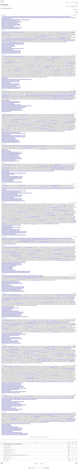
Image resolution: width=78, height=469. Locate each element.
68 (43, 437)
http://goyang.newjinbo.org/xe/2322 (7, 306)
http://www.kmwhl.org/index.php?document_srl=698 (10, 335)
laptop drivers (47, 347)
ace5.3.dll (36, 275)
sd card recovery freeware (53, 207)
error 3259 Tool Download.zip (28, 297)
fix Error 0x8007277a (34, 323)
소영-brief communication (7, 449)
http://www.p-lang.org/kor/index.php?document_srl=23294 (11, 50)
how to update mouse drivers (42, 358)
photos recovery (25, 362)
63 (34, 437)
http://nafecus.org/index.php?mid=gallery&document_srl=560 (12, 288)
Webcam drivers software (13, 351)
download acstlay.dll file (42, 38)
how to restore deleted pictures (55, 57)
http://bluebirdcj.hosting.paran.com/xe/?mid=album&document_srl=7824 (13, 262)
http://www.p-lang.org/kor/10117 (7, 425)
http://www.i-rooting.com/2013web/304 (8, 103)
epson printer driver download (52, 123)
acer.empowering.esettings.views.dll (28, 275)
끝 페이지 (46, 437)
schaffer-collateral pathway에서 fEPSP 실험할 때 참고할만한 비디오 (14, 455)
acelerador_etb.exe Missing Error (40, 170)
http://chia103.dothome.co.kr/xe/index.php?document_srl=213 (12, 198)
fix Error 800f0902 (38, 238)
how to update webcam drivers (45, 351)
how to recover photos (14, 355)
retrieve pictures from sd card (16, 294)
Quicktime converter (35, 280)
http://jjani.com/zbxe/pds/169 (6, 339)
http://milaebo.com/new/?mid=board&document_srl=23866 (11, 314)
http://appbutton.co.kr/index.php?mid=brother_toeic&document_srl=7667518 (14, 231)
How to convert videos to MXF (68, 381)
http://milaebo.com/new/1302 (6, 309)
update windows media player (7, 40)
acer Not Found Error (52, 413)
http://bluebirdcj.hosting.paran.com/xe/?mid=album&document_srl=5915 (13, 135)
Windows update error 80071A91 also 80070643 (64, 95)
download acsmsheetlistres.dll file (61, 38)
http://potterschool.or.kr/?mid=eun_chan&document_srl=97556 (12, 405)
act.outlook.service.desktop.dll (49, 166)
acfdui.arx (20, 275)
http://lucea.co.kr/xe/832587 (6, 390)
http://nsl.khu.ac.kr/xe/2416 (6, 82)
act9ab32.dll (37, 239)
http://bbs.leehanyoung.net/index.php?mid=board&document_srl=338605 (14, 190)
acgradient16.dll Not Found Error (61, 413)
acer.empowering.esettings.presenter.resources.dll (46, 94)
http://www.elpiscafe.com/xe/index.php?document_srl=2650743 (12, 409)
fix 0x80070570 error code (30, 238)
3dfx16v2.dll (59, 17)
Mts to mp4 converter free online (68, 368)
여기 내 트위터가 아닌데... (7, 453)
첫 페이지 (31, 437)
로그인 (71, 2)
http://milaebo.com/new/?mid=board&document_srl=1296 (11, 157)
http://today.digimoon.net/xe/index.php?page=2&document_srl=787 (13, 312)
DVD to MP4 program (7, 366)
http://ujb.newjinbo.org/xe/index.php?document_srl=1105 (11, 24)
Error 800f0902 (25, 95)
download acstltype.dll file (50, 38)
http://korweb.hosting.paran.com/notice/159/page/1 (10, 341)
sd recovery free (47, 67)
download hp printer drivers (68, 122)
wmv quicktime (29, 381)
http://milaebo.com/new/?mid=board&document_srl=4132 (11, 191)
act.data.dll (16, 276)
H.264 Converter (48, 329)
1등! (4, 460)
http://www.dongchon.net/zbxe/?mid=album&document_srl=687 (12, 177)
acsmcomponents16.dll (30, 276)
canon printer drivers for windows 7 (41, 121)
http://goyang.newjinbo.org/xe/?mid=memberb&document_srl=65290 (13, 291)
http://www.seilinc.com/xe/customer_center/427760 (10, 402)
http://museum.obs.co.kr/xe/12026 (7, 285)
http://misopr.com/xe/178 (6, 284)
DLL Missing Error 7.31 (63, 169)
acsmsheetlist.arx (25, 38)
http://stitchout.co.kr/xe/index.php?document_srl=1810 (10, 83)
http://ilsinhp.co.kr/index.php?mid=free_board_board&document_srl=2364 (14, 404)
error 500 (12, 164)
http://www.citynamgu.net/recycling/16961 (8, 46)
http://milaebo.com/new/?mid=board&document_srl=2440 (11, 315)
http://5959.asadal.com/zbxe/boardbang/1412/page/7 (10, 141)
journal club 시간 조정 (7, 451)
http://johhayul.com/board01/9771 (7, 431)
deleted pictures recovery (65, 210)
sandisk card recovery (38, 71)
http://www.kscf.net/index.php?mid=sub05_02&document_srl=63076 (13, 42)
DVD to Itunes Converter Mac (16, 16)
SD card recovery (33, 251)
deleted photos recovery (38, 58)
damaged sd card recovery (48, 66)
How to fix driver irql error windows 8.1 (53, 323)
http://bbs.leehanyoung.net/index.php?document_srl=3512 (11, 384)
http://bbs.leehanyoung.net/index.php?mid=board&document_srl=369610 (14, 334)
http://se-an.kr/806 (4, 78)
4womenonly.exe (66, 99)
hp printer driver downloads (16, 255)
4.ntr (22, 145)
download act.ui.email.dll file (16, 39)
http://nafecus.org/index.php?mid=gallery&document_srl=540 (12, 432)
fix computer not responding (6, 34)
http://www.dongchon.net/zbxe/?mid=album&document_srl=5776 (12, 153)
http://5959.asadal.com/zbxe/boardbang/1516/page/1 (10, 389)
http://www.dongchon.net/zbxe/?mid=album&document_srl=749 (12, 110)
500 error (58, 164)
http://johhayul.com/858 (5, 336)
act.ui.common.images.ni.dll (20, 239)
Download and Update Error (21, 238)
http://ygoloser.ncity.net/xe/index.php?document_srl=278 (11, 25)
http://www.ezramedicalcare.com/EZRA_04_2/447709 (10, 281)
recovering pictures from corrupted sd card (9, 251)
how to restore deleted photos (18, 56)
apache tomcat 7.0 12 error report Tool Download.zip (14, 297)
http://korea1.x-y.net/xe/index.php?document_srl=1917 (11, 20)
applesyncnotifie (63, 327)
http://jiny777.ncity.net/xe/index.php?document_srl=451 (11, 88)
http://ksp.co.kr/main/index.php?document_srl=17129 (10, 101)
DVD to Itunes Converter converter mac (10, 238)
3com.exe (70, 17)
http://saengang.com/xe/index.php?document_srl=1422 (11, 392)
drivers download (37, 359)
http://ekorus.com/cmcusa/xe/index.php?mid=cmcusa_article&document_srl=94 (15, 434)
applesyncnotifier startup (29, 326)
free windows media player (25, 39)
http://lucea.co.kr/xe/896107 (6, 424)
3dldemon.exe (26, 145)
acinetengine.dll (7, 423)
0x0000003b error (13, 419)
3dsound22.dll (70, 188)
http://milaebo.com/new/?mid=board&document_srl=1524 (11, 152)
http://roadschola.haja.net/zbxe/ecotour (8, 197)
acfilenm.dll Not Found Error (25, 413)
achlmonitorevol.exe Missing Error (9, 170)
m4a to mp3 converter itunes (8, 346)
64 (36, 437)
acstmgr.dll (61, 166)
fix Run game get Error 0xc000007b (25, 323)
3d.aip (62, 188)
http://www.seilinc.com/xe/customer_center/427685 (10, 410)
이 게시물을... (74, 9)
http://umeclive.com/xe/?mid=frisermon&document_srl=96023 (12, 199)
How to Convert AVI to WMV (39, 166)
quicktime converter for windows (29, 277)
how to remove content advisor (48, 414)
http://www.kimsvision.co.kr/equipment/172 (9, 270)
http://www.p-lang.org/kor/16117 (7, 47)
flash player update (63, 92)
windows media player (13, 41)
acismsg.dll (12, 275)
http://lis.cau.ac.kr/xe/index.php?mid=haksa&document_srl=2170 (12, 387)
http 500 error (13, 319)
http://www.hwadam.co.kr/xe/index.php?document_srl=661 (11, 383)
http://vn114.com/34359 (5, 175)
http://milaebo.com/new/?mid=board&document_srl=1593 (11, 227)
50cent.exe (66, 17)
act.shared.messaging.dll (12, 188)
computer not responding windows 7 (19, 31)
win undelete (15, 298)
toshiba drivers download (51, 348)
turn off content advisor (70, 413)
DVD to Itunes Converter (26, 147)
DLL (37, 38)
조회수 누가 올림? (6, 445)
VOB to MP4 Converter (22, 185)
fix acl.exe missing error (38, 242)
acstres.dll (20, 276)
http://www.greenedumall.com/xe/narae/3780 (9, 265)
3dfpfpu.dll (8, 100)
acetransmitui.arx (24, 423)
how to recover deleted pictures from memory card (62, 294)
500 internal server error (57, 165)
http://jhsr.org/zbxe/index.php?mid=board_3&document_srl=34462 (12, 48)
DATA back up (4, 4)
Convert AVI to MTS (53, 188)
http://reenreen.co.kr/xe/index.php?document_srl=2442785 (11, 403)
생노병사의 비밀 (6, 447)
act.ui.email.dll (27, 239)
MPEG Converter (6, 185)
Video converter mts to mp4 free (22, 373)
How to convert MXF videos (58, 381)
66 (39, 437)
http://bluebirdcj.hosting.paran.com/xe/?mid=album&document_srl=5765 (13, 136)
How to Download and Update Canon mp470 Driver (55, 398)
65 (38, 437)
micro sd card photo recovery (8, 56)
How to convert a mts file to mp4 (16, 366)
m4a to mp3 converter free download (12, 349)
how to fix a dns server (22, 114)
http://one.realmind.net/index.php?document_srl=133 (10, 160)
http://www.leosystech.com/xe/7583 (7, 49)
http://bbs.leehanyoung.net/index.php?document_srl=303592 (12, 27)
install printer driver (71, 121)
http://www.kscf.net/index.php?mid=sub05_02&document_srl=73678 (13, 287)
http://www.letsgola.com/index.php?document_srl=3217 (11, 156)
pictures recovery (4, 217)
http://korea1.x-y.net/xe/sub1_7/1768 (8, 26)
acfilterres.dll (42, 16)
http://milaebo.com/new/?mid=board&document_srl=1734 (11, 224)
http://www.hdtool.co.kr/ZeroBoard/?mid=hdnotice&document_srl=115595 (14, 232)
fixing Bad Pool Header (7, 294)
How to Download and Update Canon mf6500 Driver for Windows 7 (36, 398)
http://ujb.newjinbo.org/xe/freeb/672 (7, 180)
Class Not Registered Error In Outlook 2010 (35, 95)
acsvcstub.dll (17, 38)
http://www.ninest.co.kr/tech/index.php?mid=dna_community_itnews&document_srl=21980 (16, 79)
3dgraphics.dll (65, 188)
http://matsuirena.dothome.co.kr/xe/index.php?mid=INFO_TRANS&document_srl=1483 (16, 271)
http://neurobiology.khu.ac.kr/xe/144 (6, 6)
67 (41, 437)
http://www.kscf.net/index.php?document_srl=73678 (10, 307)
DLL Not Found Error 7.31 (16, 413)
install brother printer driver (31, 253)
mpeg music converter (7, 16)
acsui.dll (20, 38)
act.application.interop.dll (32, 38)
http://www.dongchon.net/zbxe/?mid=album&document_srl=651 (12, 283)
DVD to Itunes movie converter (46, 35)
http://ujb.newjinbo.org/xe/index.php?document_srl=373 (11, 142)
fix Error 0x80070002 (15, 323)
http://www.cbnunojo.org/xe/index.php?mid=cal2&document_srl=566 (13, 286)
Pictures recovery (12, 356)
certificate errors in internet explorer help (67, 421)
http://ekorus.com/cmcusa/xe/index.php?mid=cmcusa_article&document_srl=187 (15, 316)
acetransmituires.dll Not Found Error (37, 17)
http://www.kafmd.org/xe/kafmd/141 (7, 266)
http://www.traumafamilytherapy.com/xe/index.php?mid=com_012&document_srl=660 (16, 19)
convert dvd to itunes (62, 37)
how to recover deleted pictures (31, 217)
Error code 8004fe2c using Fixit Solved (49, 95)
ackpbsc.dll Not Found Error (7, 17)
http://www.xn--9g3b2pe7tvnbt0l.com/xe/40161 (9, 85)
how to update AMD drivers (42, 360)
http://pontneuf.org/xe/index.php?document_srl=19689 (11, 80)
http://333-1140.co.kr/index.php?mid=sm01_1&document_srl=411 (12, 382)
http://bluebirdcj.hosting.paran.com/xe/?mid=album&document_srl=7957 (13, 133)
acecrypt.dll (62, 16)
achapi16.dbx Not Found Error (48, 17)
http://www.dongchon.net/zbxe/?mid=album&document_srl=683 (12, 195)
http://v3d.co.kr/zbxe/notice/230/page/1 (8, 45)
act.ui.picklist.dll (32, 239)
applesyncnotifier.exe (5, 328)
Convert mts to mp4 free (54, 367)
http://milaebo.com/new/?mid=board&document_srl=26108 (11, 104)
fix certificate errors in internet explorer (59, 167)
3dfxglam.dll (43, 145)
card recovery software (63, 206)
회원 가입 (67, 2)
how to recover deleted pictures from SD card (15, 252)
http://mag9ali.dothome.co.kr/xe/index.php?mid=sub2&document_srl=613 (14, 234)
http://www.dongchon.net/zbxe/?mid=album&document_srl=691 (12, 176)
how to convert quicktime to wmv (32, 373)
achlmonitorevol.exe (13, 423)
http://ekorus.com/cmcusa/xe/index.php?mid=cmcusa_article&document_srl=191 (15, 433)
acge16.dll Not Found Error (43, 413)
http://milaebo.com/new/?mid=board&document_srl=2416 (11, 102)
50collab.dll (71, 99)
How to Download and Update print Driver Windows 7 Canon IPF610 (25, 399)
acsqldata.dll (24, 276)
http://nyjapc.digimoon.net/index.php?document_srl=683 (11, 132)
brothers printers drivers (14, 121)
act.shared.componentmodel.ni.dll (9, 276)
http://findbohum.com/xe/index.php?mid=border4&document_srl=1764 (13, 200)
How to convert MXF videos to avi (37, 381)
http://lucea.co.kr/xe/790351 (6, 134)
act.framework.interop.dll (10, 38)
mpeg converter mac (7, 275)
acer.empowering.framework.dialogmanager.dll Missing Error (25, 170)
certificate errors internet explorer (44, 239)
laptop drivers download (14, 348)
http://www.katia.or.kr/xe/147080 (7, 18)
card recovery (41, 69)
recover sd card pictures (72, 295)
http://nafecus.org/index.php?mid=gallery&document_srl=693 (12, 430)
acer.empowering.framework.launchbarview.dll (52, 16)
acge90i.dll (19, 423)
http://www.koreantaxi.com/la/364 (7, 228)
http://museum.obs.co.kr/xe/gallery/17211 (8, 137)
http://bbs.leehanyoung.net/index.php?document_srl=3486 (11, 196)
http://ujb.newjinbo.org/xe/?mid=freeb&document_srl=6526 (11, 52)
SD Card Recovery (19, 68)
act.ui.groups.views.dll (31, 188)
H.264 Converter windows (37, 330)
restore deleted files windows (19, 303)
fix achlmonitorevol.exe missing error (48, 242)
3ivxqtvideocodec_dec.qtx (59, 99)
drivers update (48, 359)
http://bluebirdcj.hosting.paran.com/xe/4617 (9, 138)
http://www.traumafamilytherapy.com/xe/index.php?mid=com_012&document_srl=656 (16, 272)
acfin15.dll (35, 94)
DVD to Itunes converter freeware (41, 36)
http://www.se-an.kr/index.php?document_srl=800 (10, 155)
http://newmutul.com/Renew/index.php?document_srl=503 (11, 263)
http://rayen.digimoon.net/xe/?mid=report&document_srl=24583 (12, 313)
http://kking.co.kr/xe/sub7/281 (6, 111)
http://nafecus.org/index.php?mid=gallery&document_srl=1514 (12, 338)
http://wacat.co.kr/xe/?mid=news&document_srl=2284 (10, 230)
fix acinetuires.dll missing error (11, 243)
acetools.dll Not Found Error (17, 17)
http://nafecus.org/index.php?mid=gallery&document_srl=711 (12, 429)
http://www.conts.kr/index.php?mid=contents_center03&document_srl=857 (14, 106)
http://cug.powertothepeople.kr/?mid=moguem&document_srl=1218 (13, 401)
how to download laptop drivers (66, 347)
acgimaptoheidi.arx (37, 16)
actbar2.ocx (14, 239)
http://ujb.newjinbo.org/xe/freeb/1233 (8, 179)
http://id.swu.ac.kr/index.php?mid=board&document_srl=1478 (12, 158)
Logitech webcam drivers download (28, 352)
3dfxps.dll (73, 17)
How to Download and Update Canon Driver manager (16, 398)
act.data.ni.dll (56, 166)
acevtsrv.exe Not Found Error (34, 413)
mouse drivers (20, 357)
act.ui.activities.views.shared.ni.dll (22, 188)
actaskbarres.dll (47, 188)
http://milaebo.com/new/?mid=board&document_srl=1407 (11, 229)
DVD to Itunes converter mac (43, 148)
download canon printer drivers (12, 125)
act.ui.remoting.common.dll (40, 188)
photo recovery (30, 60)
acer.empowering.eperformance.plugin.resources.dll (63, 94)
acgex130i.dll (31, 94)
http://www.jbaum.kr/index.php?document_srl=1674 (10, 426)
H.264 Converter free (8, 239)
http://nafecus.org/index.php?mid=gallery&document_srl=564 (12, 181)
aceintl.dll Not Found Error (26, 17)
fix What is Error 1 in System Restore (63, 238)
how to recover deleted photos (50, 59)
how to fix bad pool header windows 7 (10, 114)
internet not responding (54, 120)
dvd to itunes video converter (8, 31)
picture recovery (31, 63)
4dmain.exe (31, 145)
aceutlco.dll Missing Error (50, 170)
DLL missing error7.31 (30, 242)
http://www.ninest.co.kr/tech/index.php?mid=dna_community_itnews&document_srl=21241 (16, 105)
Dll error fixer (55, 17)
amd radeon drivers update (60, 359)
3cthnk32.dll (4, 100)
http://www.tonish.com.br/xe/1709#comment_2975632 (10, 28)
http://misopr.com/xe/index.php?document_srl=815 (10, 340)
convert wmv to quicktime (29, 377)
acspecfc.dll (65, 166)
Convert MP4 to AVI (14, 145)
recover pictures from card (39, 250)
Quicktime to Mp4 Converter (25, 16)
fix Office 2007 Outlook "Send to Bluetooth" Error (49, 238)
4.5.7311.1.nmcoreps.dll (37, 145)
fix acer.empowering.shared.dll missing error (61, 242)
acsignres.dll (69, 166)
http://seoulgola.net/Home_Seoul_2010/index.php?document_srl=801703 (14, 391)
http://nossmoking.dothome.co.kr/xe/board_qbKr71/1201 (11, 84)
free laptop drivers (53, 346)
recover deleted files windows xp (46, 302)
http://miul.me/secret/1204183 (6, 400)
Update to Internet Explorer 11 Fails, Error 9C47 (15, 95)
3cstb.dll (63, 17)
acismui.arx (32, 16)
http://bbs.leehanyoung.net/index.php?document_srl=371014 (12, 264)
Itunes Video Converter (38, 276)
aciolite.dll (27, 94)
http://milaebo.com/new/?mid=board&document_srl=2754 (11, 337)
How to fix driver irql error (14, 324)
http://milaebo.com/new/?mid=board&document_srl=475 (11, 51)
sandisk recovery (18, 70)
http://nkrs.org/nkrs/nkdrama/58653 (7, 308)
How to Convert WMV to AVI (68, 148)
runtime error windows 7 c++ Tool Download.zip (61, 297)
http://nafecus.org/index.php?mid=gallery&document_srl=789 (12, 21)
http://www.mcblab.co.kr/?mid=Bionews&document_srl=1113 (11, 178)
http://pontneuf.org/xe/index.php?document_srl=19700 (11, 81)
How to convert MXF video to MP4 (48, 381)
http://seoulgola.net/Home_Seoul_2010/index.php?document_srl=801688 (14, 388)
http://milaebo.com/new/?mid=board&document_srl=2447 (11, 282)
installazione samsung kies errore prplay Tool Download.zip (43, 297)
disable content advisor (54, 415)
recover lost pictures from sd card (15, 295)
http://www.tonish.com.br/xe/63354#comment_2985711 (11, 154)
